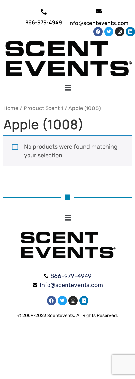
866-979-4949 (43, 22)
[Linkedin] (130, 31)
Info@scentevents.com (98, 23)
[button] (68, 88)
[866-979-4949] (44, 12)
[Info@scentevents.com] (99, 11)
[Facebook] (98, 31)
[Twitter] (108, 31)
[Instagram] (119, 31)
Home (10, 108)
